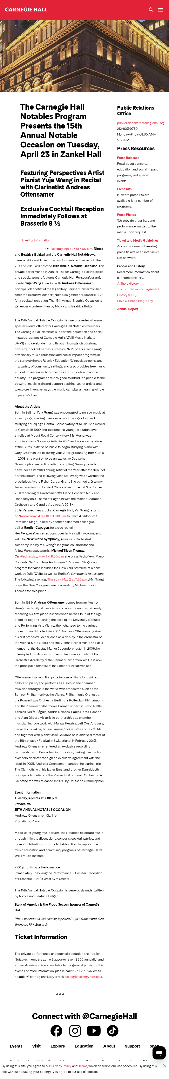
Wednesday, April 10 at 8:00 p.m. (42, 516)
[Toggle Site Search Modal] (151, 10)
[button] (164, 1065)
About (109, 1046)
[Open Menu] (160, 10)
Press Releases (128, 158)
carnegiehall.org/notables (83, 977)
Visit (36, 1046)
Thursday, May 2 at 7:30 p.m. (67, 579)
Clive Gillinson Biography (135, 301)
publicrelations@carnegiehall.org (141, 123)
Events (16, 1046)
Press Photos (126, 215)
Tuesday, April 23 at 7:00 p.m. (71, 249)
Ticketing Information (35, 240)
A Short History (128, 283)
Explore (57, 1046)
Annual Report (127, 309)
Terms (83, 1066)
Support (132, 1046)
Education (84, 1046)
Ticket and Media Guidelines (137, 240)
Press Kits (124, 189)
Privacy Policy (61, 1066)
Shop (154, 1046)
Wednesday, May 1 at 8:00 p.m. (42, 556)
